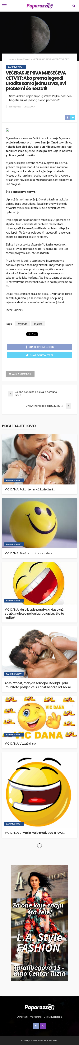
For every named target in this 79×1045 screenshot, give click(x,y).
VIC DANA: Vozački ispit (21, 744)
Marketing (35, 1016)
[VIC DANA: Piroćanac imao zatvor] (39, 523)
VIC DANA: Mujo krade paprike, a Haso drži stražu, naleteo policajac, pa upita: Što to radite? (34, 614)
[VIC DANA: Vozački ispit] (39, 717)
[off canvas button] (4, 6)
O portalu (22, 1016)
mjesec (38, 323)
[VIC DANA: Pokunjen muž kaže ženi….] (39, 459)
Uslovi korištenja (53, 1016)
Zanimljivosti (16, 66)
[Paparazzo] (39, 1007)
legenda (22, 323)
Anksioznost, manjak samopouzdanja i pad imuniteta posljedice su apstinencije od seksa (38, 685)
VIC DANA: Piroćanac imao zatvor (29, 553)
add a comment (21, 374)
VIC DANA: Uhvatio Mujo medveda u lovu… (35, 833)
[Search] (74, 6)
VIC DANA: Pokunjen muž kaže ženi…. (30, 489)
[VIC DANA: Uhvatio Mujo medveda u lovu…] (39, 790)
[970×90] (39, 130)
